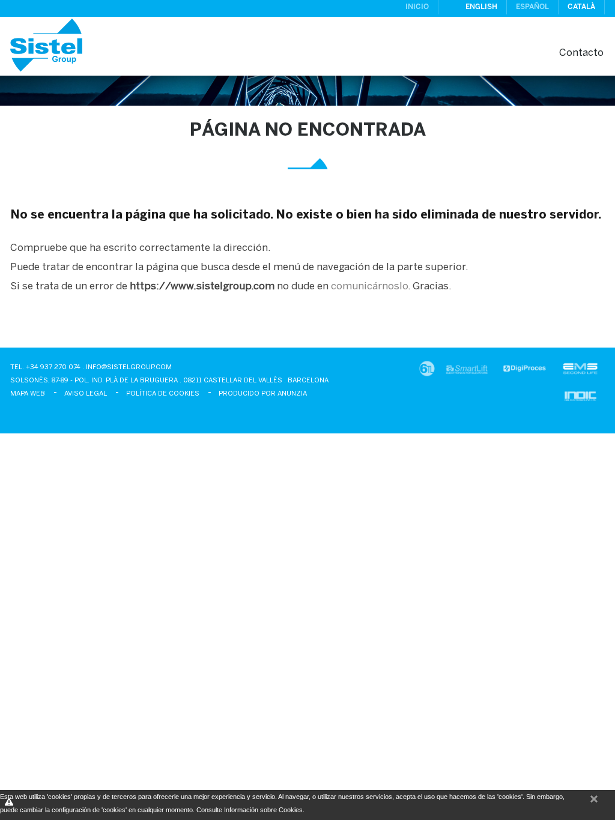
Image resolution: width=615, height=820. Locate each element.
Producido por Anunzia (263, 394)
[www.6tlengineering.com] (427, 373)
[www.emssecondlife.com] (580, 373)
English (481, 7)
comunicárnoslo (369, 286)
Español (532, 7)
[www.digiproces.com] (524, 373)
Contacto (581, 53)
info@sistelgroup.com (129, 367)
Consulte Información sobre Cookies (249, 809)
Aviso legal (85, 394)
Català (581, 7)
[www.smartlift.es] (466, 373)
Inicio (417, 7)
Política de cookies (162, 394)
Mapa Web (27, 394)
